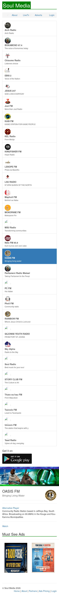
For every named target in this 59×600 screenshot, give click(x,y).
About (14, 15)
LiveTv (25, 15)
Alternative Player (10, 507)
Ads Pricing (44, 590)
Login (51, 15)
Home (17, 590)
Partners (33, 590)
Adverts (38, 15)
